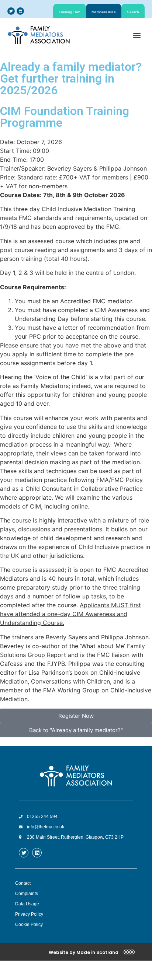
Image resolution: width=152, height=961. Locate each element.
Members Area (103, 12)
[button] (137, 35)
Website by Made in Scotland (83, 952)
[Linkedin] (20, 11)
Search (133, 12)
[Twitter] (11, 11)
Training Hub (69, 12)
